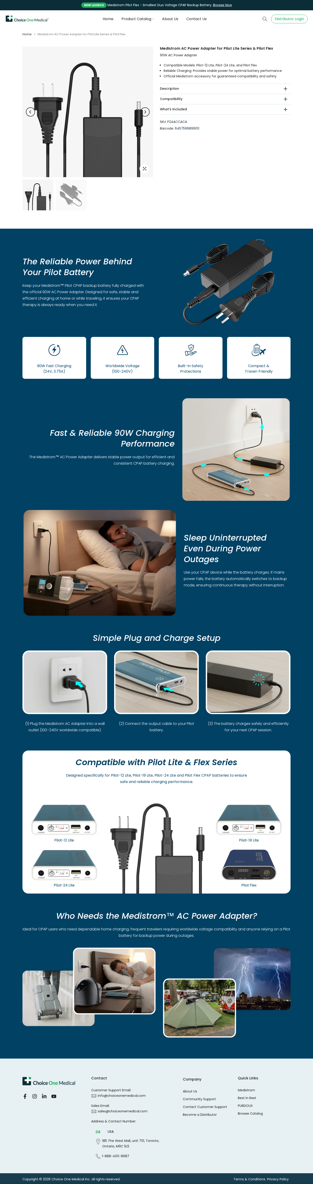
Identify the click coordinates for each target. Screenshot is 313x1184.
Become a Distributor (200, 1115)
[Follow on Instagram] (34, 1096)
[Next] (145, 112)
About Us (170, 19)
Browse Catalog (250, 1113)
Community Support (199, 1099)
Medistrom (246, 1090)
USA (111, 1131)
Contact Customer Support (205, 1107)
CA (98, 1131)
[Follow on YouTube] (53, 1096)
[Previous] (30, 112)
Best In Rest (247, 1098)
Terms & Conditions (249, 1179)
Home (108, 19)
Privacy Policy (278, 1179)
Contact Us (196, 19)
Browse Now (222, 5)
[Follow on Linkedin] (44, 1096)
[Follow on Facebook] (24, 1096)
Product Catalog (136, 19)
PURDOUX (245, 1106)
